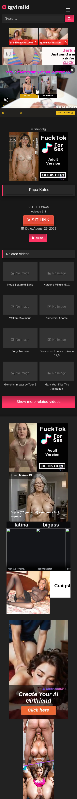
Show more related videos (38, 402)
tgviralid (17, 6)
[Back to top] (64, 787)
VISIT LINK (38, 219)
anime (39, 237)
